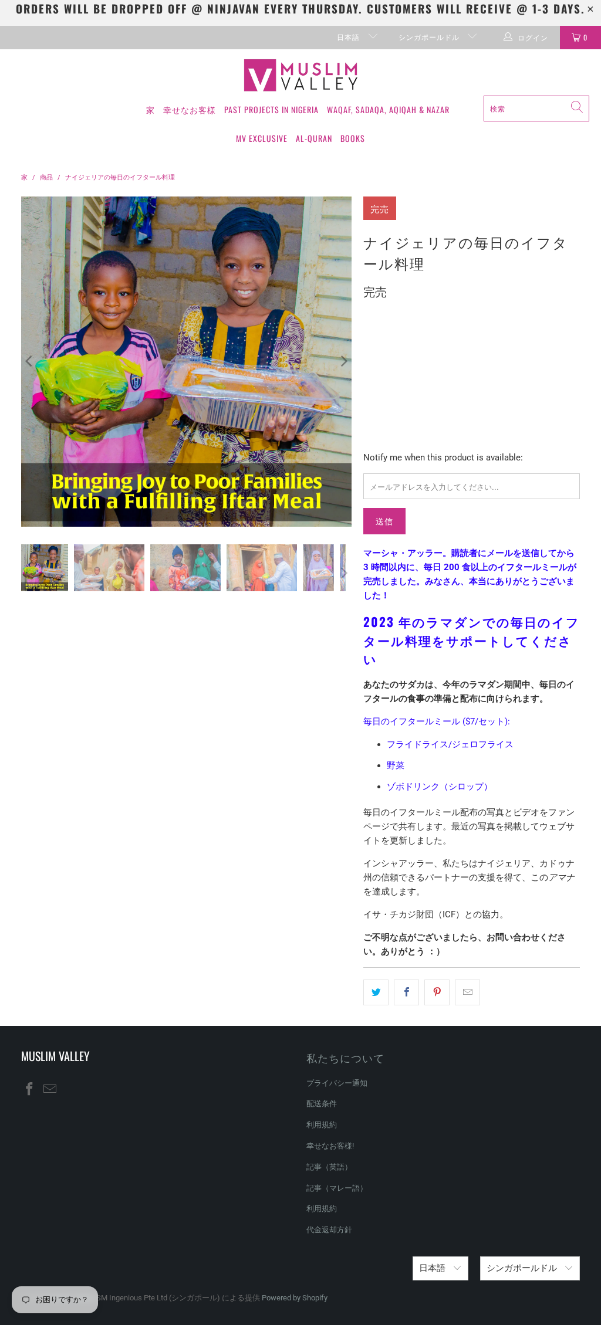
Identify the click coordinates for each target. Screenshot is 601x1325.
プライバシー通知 (336, 1083)
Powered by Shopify (294, 1297)
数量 (371, 378)
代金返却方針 (329, 1229)
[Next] (342, 361)
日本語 (349, 37)
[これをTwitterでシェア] (376, 992)
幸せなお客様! (330, 1145)
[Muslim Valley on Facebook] (30, 1089)
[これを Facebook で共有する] (406, 992)
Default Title (396, 344)
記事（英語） (329, 1167)
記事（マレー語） (336, 1188)
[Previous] (30, 361)
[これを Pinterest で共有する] (437, 992)
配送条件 (321, 1103)
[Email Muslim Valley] (50, 1089)
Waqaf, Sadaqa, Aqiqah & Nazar (388, 109)
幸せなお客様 (189, 109)
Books (352, 138)
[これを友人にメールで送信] (467, 992)
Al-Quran (314, 138)
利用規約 (321, 1124)
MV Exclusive (262, 138)
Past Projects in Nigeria (271, 109)
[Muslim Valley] (301, 75)
